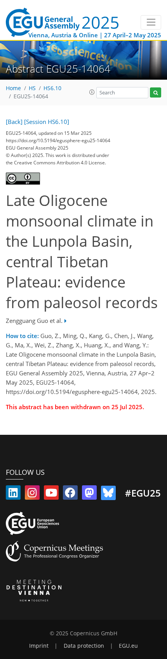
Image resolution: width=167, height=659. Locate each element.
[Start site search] (155, 92)
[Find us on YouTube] (51, 494)
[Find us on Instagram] (32, 494)
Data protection (84, 645)
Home (13, 88)
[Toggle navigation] (151, 22)
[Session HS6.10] (46, 122)
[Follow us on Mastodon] (89, 494)
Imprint (39, 645)
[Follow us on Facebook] (70, 494)
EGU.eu (128, 645)
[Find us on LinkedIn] (13, 494)
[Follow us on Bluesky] (108, 494)
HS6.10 (52, 88)
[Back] (14, 122)
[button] (92, 92)
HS (32, 88)
